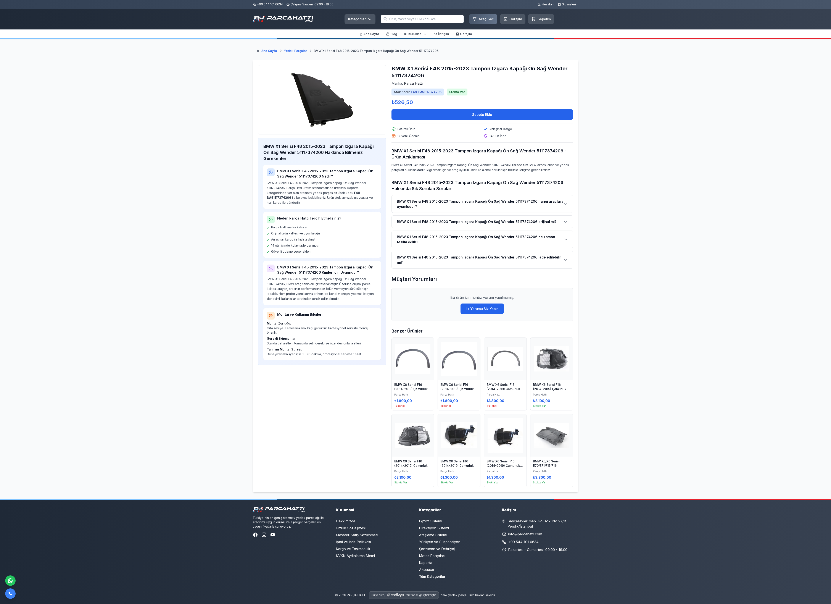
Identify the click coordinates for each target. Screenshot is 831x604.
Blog (393, 34)
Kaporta (425, 562)
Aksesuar (427, 569)
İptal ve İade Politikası (353, 542)
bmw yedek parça (454, 595)
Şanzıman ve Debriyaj (437, 549)
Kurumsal (415, 34)
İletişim (443, 34)
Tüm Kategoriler (432, 576)
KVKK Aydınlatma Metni (355, 556)
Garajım (466, 34)
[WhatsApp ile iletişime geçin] (10, 580)
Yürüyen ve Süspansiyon (439, 542)
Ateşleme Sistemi (433, 535)
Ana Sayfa (371, 34)
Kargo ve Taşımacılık (353, 549)
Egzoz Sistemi (430, 521)
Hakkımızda (345, 521)
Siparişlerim (570, 4)
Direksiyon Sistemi (434, 528)
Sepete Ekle (482, 114)
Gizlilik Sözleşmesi (351, 528)
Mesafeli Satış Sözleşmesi (357, 535)
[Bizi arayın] (10, 593)
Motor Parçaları (432, 556)
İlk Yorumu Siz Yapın (482, 309)
